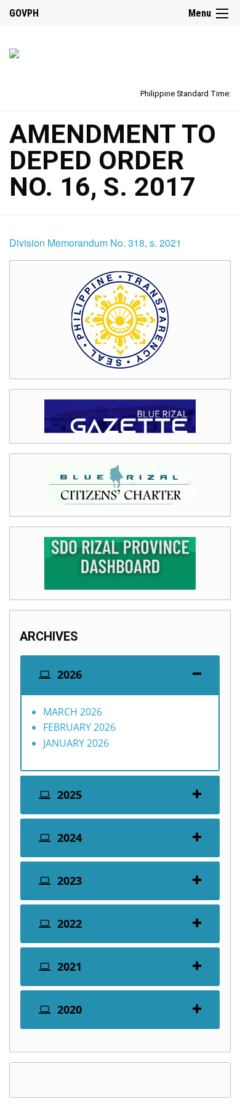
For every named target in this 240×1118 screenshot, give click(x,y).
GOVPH (24, 13)
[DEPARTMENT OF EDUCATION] (14, 51)
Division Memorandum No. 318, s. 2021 (95, 243)
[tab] (120, 674)
